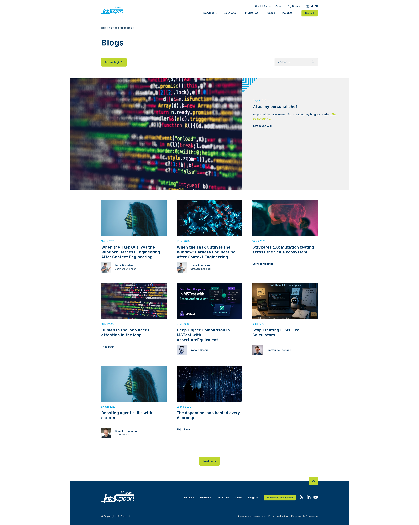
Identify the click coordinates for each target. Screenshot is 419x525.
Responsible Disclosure (304, 516)
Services (208, 13)
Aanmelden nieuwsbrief (280, 497)
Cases (271, 13)
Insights (287, 13)
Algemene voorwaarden (251, 516)
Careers (268, 6)
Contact (309, 13)
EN (316, 6)
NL (312, 6)
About (258, 6)
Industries (251, 13)
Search (296, 6)
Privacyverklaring (278, 516)
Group (278, 6)
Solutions (230, 13)
